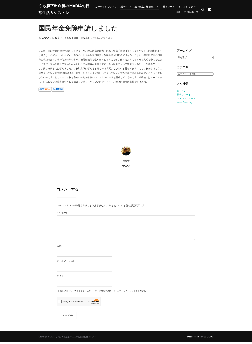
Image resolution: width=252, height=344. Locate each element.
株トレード (169, 6)
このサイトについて (105, 6)
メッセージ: (63, 212)
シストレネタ (186, 6)
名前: (59, 245)
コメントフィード (186, 98)
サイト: (60, 276)
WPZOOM (209, 337)
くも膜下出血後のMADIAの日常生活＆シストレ (64, 9)
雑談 (177, 12)
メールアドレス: (65, 261)
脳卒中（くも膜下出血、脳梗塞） (137, 6)
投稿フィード (184, 94)
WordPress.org (184, 102)
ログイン (181, 91)
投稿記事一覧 (191, 12)
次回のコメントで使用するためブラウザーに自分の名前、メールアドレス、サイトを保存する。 (104, 291)
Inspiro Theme (194, 337)
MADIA (45, 38)
